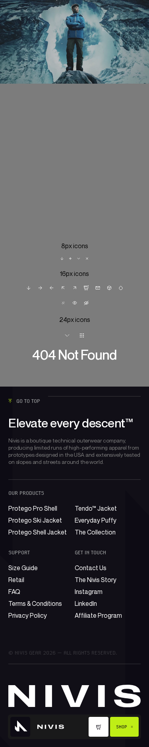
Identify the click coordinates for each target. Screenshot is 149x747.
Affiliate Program (98, 615)
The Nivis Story (95, 580)
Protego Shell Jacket (37, 532)
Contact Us (90, 568)
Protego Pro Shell (32, 508)
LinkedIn (86, 603)
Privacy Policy (27, 615)
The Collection (95, 532)
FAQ (14, 592)
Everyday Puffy (95, 520)
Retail (16, 580)
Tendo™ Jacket (96, 508)
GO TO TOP (28, 401)
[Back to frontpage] (37, 727)
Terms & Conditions (35, 603)
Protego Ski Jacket (35, 520)
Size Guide (23, 568)
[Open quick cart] (98, 727)
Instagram (89, 592)
